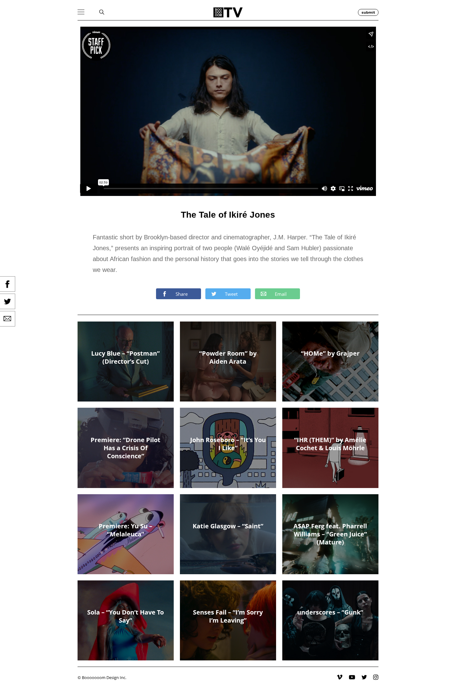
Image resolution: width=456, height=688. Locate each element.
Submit (368, 12)
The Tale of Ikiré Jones (228, 215)
